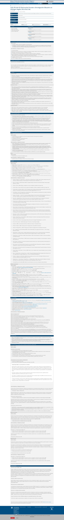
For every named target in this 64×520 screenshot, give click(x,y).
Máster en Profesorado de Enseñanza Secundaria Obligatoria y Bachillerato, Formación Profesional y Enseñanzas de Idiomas (22, 1)
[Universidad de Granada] (49, 2)
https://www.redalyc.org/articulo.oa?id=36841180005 (25, 267)
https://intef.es (35, 304)
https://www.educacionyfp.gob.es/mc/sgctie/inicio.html (40, 303)
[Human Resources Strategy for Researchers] (51, 509)
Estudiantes (28, 3)
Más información (32, 516)
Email (30, 32)
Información (21, 3)
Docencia (24, 3)
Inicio (10, 5)
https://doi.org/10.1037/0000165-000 (27, 302)
